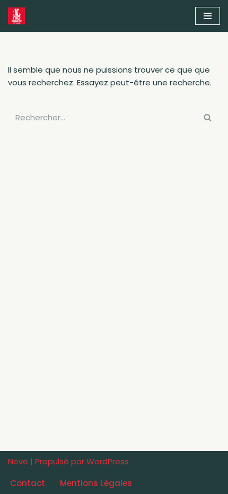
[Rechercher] (208, 117)
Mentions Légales (96, 483)
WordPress (107, 461)
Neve (18, 461)
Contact (27, 483)
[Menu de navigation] (207, 16)
